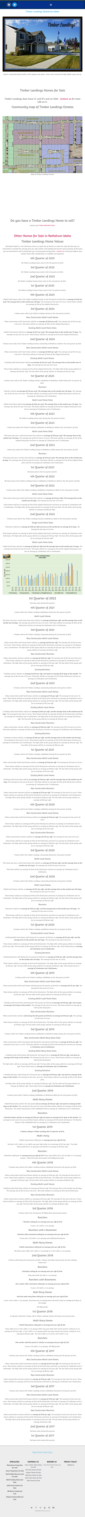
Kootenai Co (33, 1462)
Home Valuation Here (47, 225)
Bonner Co (52, 1462)
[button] (9, 4)
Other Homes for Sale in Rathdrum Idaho (42, 236)
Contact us (65, 98)
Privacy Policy (70, 1462)
